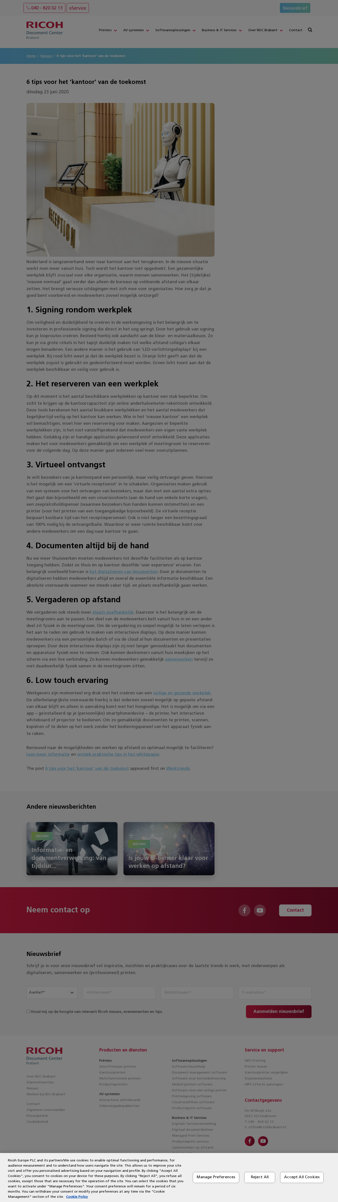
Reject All (260, 1177)
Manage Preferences (216, 1177)
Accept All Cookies (302, 1177)
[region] (169, 1177)
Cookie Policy (77, 1197)
